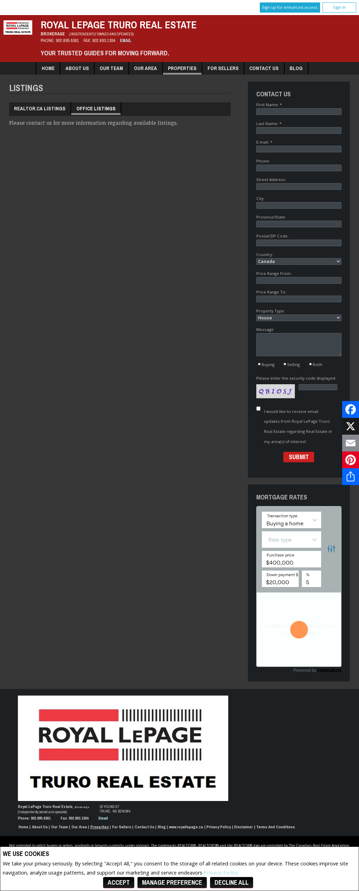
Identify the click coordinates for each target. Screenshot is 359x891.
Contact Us (264, 68)
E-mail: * (264, 142)
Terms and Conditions (275, 827)
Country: (264, 254)
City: (260, 198)
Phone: (263, 161)
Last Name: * (269, 123)
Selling (293, 364)
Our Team (111, 68)
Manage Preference (172, 882)
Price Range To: (271, 292)
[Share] (350, 476)
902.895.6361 (67, 40)
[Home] (18, 32)
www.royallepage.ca (186, 827)
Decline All (232, 882)
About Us (77, 68)
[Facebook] (350, 409)
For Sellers (223, 68)
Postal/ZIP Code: (272, 236)
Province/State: (271, 217)
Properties (182, 68)
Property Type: (270, 310)
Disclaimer (243, 827)
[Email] (350, 443)
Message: (265, 329)
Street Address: (271, 179)
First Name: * (269, 104)
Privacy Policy (221, 872)
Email (125, 40)
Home (48, 68)
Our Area (145, 68)
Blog (296, 68)
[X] (350, 426)
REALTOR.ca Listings (40, 108)
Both (317, 364)
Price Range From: (274, 273)
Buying (268, 364)
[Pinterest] (350, 459)
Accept (119, 882)
